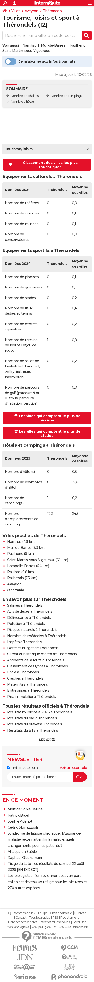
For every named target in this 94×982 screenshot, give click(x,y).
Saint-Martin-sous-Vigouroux (26, 51)
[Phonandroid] (69, 977)
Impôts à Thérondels (24, 642)
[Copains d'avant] (24, 967)
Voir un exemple (73, 767)
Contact (21, 917)
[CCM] (69, 948)
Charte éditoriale (61, 913)
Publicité (80, 913)
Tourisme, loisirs (19, 149)
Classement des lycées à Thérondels (37, 666)
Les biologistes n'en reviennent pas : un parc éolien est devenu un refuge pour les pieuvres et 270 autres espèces (47, 881)
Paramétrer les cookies (55, 922)
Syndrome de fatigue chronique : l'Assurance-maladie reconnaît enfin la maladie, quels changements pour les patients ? (44, 839)
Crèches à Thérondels (25, 678)
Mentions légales (18, 927)
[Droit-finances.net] (69, 957)
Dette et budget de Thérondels (33, 648)
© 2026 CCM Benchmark (70, 927)
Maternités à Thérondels (27, 684)
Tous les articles (39, 917)
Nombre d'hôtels (22, 101)
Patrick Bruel (18, 815)
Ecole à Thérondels (23, 672)
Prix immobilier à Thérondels (31, 697)
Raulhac (13, 572)
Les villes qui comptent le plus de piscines (50, 418)
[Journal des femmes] (24, 948)
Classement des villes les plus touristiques (50, 164)
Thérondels (52, 11)
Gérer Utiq (79, 922)
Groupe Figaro (41, 927)
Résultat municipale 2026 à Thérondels (39, 712)
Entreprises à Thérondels (28, 690)
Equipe (42, 913)
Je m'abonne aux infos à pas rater (48, 61)
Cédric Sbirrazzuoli (23, 827)
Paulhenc (77, 45)
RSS (55, 917)
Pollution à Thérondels (26, 624)
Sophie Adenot (20, 821)
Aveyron (31, 11)
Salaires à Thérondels (24, 605)
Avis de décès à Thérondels (29, 611)
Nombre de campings (66, 96)
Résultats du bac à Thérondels (32, 718)
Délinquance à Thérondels (29, 618)
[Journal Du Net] (24, 957)
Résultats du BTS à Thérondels (32, 730)
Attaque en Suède (22, 851)
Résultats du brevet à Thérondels (34, 724)
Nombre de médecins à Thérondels (37, 636)
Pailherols (15, 578)
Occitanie (15, 590)
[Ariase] (24, 976)
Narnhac (29, 45)
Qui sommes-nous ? (21, 913)
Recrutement (69, 917)
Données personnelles (22, 922)
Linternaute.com (24, 767)
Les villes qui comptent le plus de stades (50, 433)
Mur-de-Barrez (53, 45)
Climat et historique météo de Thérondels (42, 654)
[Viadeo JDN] (69, 967)
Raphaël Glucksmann (25, 857)
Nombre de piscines (24, 96)
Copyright (47, 739)
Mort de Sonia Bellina (25, 809)
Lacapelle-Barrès (21, 566)
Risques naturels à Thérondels (32, 630)
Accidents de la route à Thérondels (35, 660)
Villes (15, 11)
